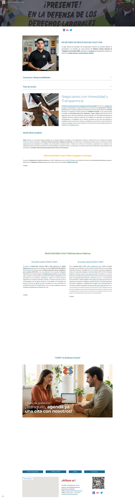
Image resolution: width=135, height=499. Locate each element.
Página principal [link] (125, 2)
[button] (133, 2)
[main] (87, 40)
